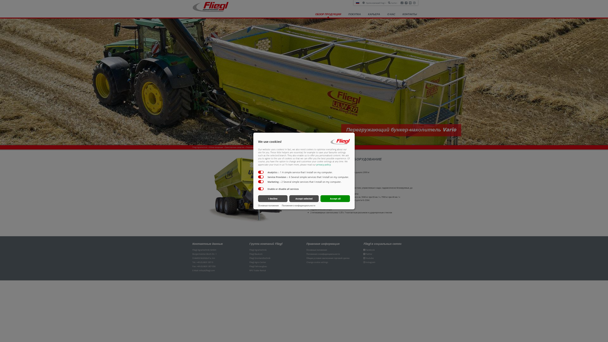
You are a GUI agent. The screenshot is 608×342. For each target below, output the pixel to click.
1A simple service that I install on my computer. (305, 172)
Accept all (335, 198)
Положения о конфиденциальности (298, 205)
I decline (272, 198)
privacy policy (323, 164)
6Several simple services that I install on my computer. (318, 177)
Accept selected (304, 198)
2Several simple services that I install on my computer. (310, 181)
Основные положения (268, 205)
